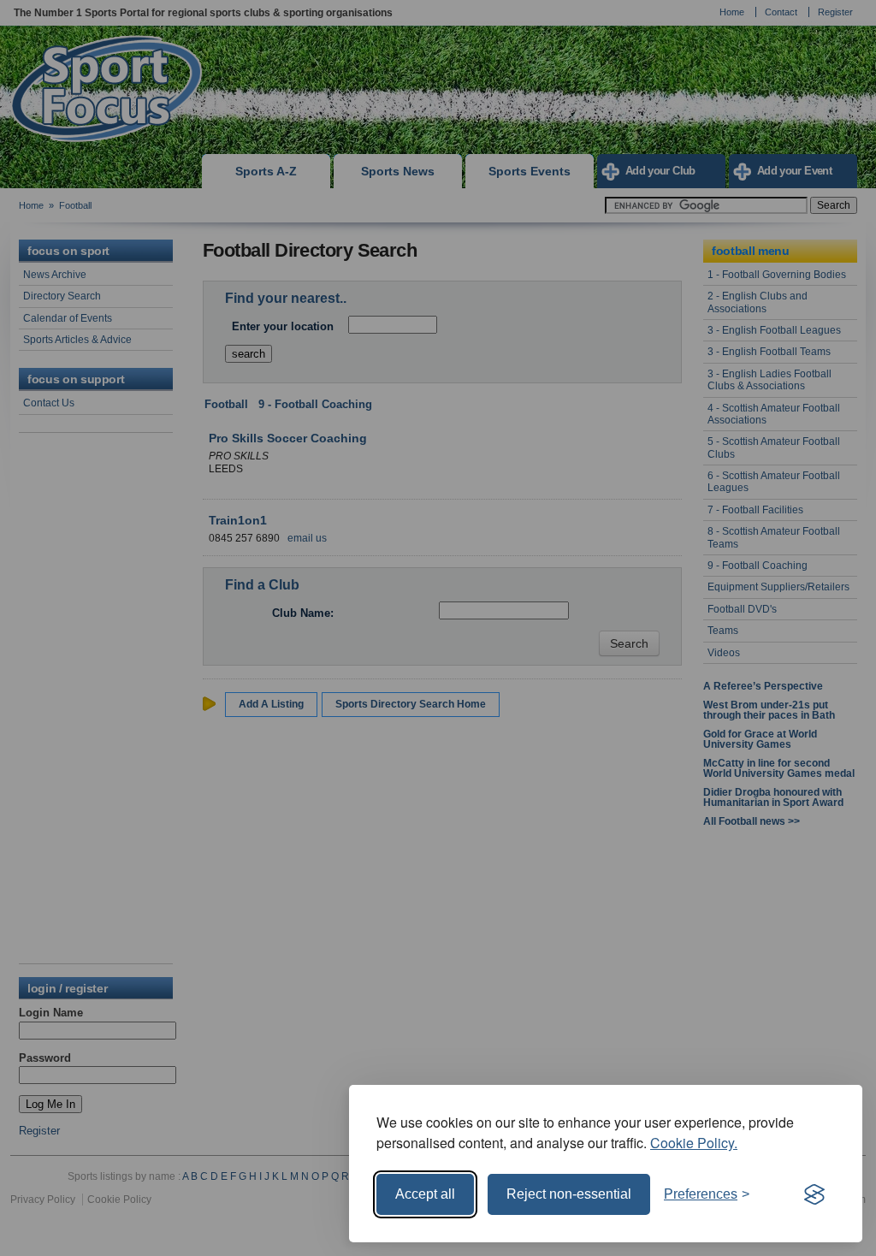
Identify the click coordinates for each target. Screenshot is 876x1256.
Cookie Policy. (693, 1142)
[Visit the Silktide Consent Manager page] (814, 1194)
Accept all (425, 1194)
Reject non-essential (568, 1194)
